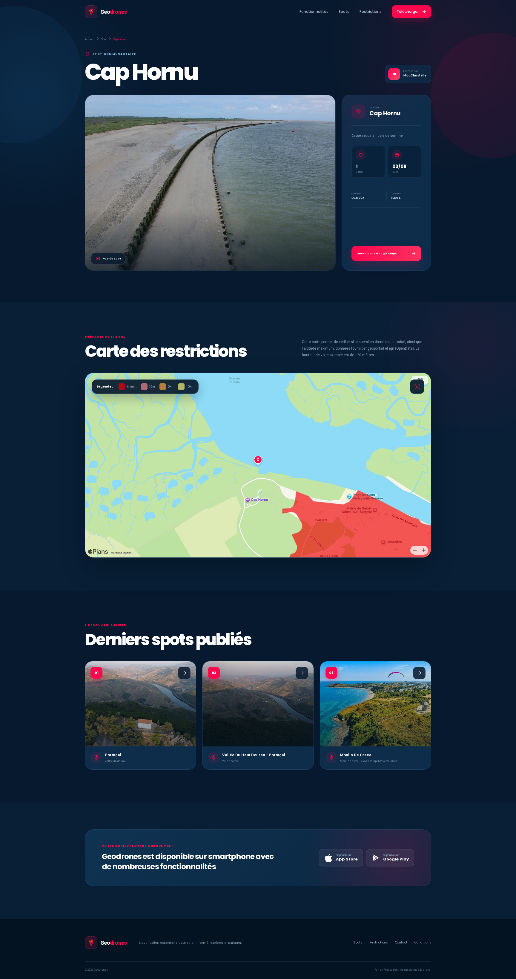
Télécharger (408, 11)
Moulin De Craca (355, 755)
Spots (344, 11)
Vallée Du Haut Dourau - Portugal (253, 755)
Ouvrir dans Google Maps (377, 253)
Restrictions (371, 11)
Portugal (113, 755)
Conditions (422, 942)
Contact (401, 942)
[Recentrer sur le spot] (417, 386)
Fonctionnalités (314, 11)
